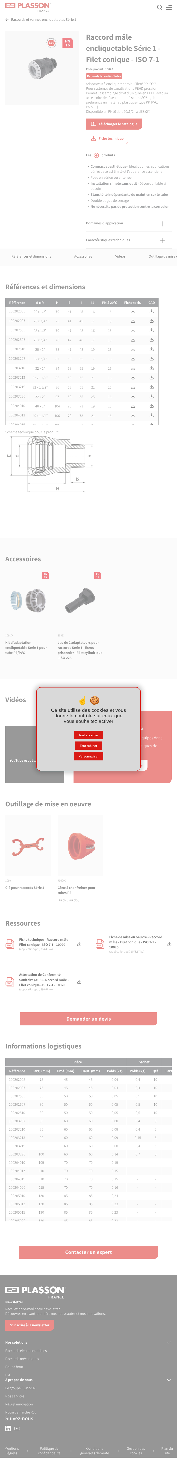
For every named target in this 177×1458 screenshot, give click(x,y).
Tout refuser (88, 745)
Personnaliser (89, 756)
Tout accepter (88, 735)
